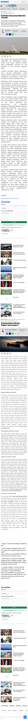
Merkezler (15, 9)
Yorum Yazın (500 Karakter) (7, 210)
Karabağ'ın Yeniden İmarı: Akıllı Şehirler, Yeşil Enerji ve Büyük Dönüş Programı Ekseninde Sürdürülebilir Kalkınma (19, 291)
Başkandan (11, 705)
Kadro (9, 9)
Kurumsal (3, 9)
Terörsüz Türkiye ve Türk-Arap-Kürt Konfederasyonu (19, 253)
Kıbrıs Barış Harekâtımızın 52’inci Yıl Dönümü (19, 312)
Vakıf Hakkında (4, 705)
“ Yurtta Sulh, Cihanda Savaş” (19, 260)
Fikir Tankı (10, 11)
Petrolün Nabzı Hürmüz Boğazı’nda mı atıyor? (18, 246)
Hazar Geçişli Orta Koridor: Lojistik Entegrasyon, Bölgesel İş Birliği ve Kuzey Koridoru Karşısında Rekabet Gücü (19, 306)
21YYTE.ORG (4, 11)
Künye (15, 1)
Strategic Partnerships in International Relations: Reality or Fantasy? (18, 276)
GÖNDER (14, 222)
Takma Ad (3, 204)
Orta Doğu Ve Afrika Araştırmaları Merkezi (16, 319)
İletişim (17, 1)
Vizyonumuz (18, 705)
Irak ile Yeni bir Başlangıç (18, 282)
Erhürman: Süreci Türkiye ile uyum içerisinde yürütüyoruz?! (19, 699)
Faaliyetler (22, 9)
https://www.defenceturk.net (10, 198)
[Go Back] (25, 717)
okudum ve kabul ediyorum (14, 225)
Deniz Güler (15, 297)
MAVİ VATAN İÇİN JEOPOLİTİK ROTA (19, 268)
